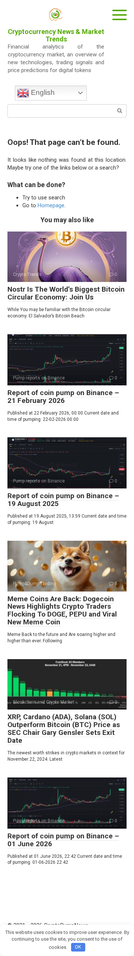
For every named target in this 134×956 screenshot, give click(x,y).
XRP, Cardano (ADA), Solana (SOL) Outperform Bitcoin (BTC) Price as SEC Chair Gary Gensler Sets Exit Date (63, 729)
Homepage (51, 205)
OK (78, 947)
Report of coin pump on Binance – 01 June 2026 (63, 840)
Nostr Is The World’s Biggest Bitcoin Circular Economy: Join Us (66, 293)
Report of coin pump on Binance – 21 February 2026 (63, 396)
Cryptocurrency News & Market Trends (56, 35)
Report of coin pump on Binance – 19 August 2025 (63, 499)
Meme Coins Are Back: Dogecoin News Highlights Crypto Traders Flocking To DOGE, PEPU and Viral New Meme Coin (62, 611)
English (42, 92)
